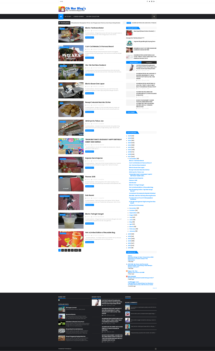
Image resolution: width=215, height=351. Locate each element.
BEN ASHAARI (132, 276)
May (130, 222)
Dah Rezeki (89, 195)
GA (60, 140)
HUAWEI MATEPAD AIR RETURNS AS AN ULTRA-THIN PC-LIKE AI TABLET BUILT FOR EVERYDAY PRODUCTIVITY (145, 56)
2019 (129, 152)
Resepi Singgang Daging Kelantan (75, 336)
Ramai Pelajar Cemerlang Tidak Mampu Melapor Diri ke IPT (140, 266)
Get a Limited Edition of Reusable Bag (100, 232)
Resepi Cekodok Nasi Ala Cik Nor (98, 102)
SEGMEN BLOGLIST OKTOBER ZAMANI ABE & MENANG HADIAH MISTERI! (145, 49)
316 (76, 250)
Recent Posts (134, 62)
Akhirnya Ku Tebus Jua (94, 121)
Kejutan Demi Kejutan (94, 158)
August (131, 215)
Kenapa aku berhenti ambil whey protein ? (141, 278)
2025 (129, 138)
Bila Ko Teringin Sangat (94, 214)
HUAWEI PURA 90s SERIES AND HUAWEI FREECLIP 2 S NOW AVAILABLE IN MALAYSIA (146, 93)
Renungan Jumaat (71, 307)
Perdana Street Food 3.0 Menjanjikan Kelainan (141, 198)
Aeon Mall (62, 121)
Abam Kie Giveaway (64, 196)
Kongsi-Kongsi (79, 16)
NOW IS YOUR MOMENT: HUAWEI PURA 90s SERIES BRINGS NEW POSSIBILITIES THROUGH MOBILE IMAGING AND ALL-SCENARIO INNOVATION (145, 103)
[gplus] (154, 1)
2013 (129, 241)
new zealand (63, 66)
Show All (155, 288)
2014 (129, 238)
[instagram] (152, 1)
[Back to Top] (156, 349)
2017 (129, 156)
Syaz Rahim (134, 312)
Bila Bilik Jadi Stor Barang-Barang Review (142, 195)
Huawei (118, 22)
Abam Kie (133, 325)
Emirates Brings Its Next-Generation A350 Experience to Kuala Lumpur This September (140, 258)
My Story (68, 16)
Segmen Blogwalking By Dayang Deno (144, 41)
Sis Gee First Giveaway (136, 205)
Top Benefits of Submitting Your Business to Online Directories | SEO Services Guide (140, 284)
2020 (129, 150)
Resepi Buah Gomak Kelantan (74, 329)
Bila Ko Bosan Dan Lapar (94, 83)
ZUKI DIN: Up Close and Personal (138, 264)
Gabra (130, 256)
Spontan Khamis (70, 314)
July (130, 217)
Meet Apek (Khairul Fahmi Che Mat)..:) (144, 31)
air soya (62, 28)
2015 (129, 236)
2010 (129, 248)
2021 (129, 147)
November (133, 208)
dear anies (134, 305)
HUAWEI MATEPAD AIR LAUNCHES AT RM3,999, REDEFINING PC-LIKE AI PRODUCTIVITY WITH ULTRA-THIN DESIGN (152, 23)
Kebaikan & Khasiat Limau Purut (75, 322)
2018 (61, 177)
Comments (149, 62)
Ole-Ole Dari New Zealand (95, 65)
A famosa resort (64, 47)
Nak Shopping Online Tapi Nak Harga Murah (141, 190)
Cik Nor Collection (92, 16)
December (133, 158)
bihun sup (62, 214)
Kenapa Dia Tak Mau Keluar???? (135, 38)
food (61, 103)
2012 (129, 243)
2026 (129, 136)
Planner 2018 (90, 177)
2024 (129, 140)
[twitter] (149, 1)
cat (61, 84)
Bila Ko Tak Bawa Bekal (94, 28)
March (131, 226)
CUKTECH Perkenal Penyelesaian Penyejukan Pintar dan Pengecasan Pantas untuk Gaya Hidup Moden (79, 23)
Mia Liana (133, 318)
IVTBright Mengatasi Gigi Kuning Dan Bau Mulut (142, 202)
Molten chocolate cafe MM (136, 272)
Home (61, 1)
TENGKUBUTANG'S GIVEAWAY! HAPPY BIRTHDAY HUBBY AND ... (140, 175)
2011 (129, 245)
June (131, 220)
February (132, 229)
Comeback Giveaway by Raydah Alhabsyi (142, 193)
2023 (129, 143)
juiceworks (63, 159)
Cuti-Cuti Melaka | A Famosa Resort (99, 46)
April (131, 224)
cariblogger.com (133, 282)
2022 (129, 145)
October (132, 210)
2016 (129, 234)
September (133, 213)
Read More (89, 37)
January (132, 231)
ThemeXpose (67, 348)
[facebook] (147, 1)
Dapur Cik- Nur (132, 271)
